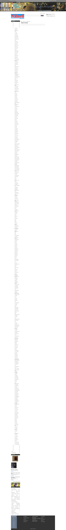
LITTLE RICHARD (17, 350)
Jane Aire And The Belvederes (17, 60)
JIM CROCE (16, 94)
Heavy (12, 493)
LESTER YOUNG (16, 333)
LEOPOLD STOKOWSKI (16, 328)
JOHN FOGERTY (17, 133)
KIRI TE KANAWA (16, 259)
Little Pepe (16, 349)
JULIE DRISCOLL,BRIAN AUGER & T (17, 201)
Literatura (17, 513)
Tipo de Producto (14, 452)
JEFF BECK (16, 81)
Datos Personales (43, 521)
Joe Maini (16, 119)
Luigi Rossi (16, 420)
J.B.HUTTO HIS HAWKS (16, 30)
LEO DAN (16, 322)
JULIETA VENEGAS (17, 202)
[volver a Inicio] (21, 21)
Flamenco (16, 496)
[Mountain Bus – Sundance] (15, 459)
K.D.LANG (16, 213)
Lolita (15, 365)
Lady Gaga (16, 299)
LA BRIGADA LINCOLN (16, 283)
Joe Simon (16, 120)
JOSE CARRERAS (17, 165)
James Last (16, 54)
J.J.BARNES (16, 33)
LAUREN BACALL (17, 308)
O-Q (13, 446)
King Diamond (16, 253)
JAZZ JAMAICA (16, 75)
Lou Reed (16, 406)
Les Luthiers (16, 330)
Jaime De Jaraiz (16, 47)
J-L (25, 21)
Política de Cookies (26, 520)
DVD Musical (15, 504)
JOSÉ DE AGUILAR (17, 166)
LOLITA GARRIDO (17, 366)
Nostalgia (18, 503)
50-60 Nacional (17, 508)
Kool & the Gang (16, 267)
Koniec (15, 266)
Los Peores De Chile (17, 389)
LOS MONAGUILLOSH (17, 383)
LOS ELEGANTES (17, 379)
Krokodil (15, 273)
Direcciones (42, 520)
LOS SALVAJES (16, 397)
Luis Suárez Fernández (16, 429)
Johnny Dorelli (16, 146)
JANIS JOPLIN (16, 64)
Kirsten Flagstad (16, 260)
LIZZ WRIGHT (16, 355)
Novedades (13, 454)
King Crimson (16, 252)
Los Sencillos (16, 398)
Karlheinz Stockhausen (16, 224)
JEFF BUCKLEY (16, 82)
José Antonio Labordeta (16, 164)
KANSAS (16, 217)
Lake (15, 301)
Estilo (12, 451)
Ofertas (12, 513)
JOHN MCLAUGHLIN (17, 139)
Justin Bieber (16, 209)
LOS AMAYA (16, 373)
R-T (13, 524)
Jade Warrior (16, 46)
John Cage (16, 126)
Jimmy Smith (16, 101)
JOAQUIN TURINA (17, 113)
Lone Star (16, 367)
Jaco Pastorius (16, 41)
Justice (15, 208)
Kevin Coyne (16, 244)
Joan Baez (16, 105)
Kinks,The (16, 258)
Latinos (12, 505)
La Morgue (16, 291)
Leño (15, 321)
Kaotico (15, 219)
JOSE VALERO (16, 176)
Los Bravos (16, 374)
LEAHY (15, 313)
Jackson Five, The (17, 39)
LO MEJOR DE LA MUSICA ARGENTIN (17, 359)
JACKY (15, 40)
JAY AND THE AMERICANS (16, 72)
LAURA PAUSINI (16, 307)
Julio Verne (16, 207)
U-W (14, 525)
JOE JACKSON (16, 118)
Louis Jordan (16, 408)
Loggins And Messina (17, 360)
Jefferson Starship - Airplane (17, 85)
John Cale (16, 127)
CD (19, 489)
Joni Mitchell (16, 153)
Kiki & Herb (16, 246)
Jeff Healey (16, 83)
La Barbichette (16, 281)
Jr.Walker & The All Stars (17, 180)
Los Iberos (16, 380)
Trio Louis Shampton (17, 444)
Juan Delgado (16, 184)
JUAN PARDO (16, 187)
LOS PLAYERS (16, 391)
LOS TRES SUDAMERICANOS (17, 403)
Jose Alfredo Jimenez (17, 162)
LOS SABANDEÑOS (17, 396)
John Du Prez (16, 132)
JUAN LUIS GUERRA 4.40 (17, 185)
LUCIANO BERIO (16, 413)
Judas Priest (16, 196)
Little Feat (16, 348)
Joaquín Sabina (16, 112)
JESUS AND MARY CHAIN (17, 91)
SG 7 (18, 492)
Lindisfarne (16, 342)
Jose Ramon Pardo (17, 175)
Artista (12, 22)
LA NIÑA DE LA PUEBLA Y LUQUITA (17, 293)
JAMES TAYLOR (16, 55)
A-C (13, 23)
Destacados (13, 512)
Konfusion (16, 265)
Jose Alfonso (16, 161)
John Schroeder (16, 140)
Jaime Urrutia (16, 48)
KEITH (15, 234)
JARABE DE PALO (17, 66)
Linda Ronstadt (16, 341)
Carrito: (49, 14)
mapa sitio (44, 13)
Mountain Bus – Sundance (14, 469)
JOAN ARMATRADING (16, 104)
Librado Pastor (16, 337)
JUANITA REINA (16, 192)
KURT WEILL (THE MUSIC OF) (17, 276)
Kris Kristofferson (16, 272)
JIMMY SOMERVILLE (17, 102)
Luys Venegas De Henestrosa (16, 433)
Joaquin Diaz (16, 111)
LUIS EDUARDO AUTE (16, 425)
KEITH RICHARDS (17, 235)
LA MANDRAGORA (17, 290)
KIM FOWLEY (16, 251)
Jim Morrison (16, 95)
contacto (41, 13)
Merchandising (14, 501)
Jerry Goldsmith (16, 86)
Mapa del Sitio (25, 521)
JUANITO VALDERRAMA (16, 195)
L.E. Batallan (16, 279)
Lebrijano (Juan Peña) (17, 314)
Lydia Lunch (16, 437)
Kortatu (15, 268)
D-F (13, 24)
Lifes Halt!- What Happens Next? (16, 338)
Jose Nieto (16, 174)
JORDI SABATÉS (16, 154)
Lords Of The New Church (17, 370)
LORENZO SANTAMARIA (16, 372)
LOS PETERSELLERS (17, 390)
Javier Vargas (16, 71)
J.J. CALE (16, 32)
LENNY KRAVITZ (16, 320)
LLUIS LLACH (16, 357)
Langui (15, 306)
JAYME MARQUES (17, 74)
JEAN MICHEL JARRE (17, 76)
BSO (15, 493)
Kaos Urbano (16, 218)
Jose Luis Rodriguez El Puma (17, 170)
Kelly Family (16, 236)
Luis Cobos (16, 422)
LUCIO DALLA (16, 415)
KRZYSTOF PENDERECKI (16, 274)
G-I (13, 520)
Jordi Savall (16, 155)
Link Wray (16, 343)
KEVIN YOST (16, 245)
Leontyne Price (16, 327)
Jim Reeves (16, 96)
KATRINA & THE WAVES (16, 231)
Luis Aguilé (16, 421)
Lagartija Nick (16, 300)
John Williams (16, 141)
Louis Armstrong (16, 407)
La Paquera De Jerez (17, 294)
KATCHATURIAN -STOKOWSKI (17, 228)
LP (12, 491)
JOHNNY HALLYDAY (17, 147)
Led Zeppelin (16, 315)
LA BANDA (16, 280)
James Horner (16, 53)
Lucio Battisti (16, 414)
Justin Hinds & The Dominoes (17, 211)
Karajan (15, 220)
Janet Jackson (16, 63)
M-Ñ (13, 445)
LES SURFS (16, 332)
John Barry (16, 125)
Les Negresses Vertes (17, 331)
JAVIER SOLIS (16, 70)
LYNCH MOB (16, 438)
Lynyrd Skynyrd (16, 439)
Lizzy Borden (16, 356)
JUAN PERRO (16, 188)
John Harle (16, 134)
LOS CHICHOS (16, 378)
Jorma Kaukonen (16, 160)
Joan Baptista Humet (17, 106)
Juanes (15, 191)
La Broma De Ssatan (17, 284)
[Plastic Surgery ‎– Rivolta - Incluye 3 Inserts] (14, 465)
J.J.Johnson (16, 34)
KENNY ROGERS (17, 239)
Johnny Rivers (16, 148)
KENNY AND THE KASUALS (16, 238)
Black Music (13, 499)
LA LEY (15, 289)
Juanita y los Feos (17, 193)
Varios (12, 503)
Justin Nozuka (16, 212)
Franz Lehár (16, 29)
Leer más (12, 471)
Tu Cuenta (43, 516)
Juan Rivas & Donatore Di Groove (17, 190)
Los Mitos (16, 381)
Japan (15, 65)
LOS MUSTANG (16, 384)
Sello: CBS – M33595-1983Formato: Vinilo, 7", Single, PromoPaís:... (14, 479)
